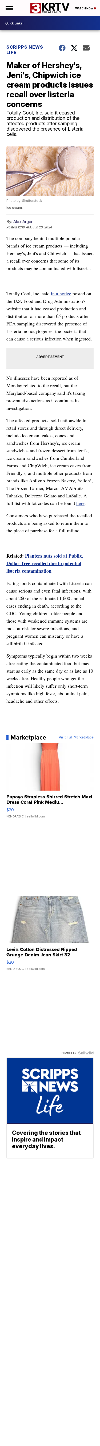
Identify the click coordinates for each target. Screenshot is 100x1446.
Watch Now (84, 8)
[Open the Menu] (9, 8)
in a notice (61, 293)
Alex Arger (23, 221)
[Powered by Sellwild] (86, 1053)
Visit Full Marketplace (76, 737)
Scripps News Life (24, 49)
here (80, 503)
